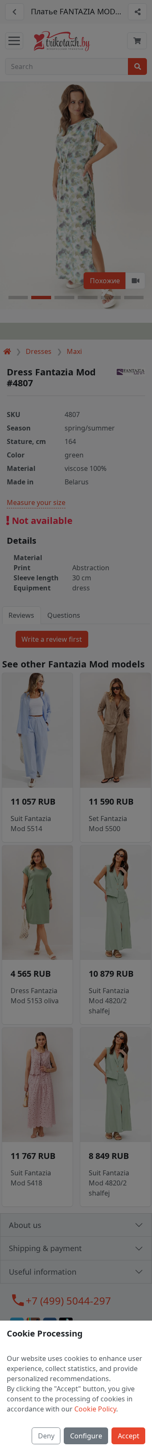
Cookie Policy (95, 1409)
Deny (46, 1435)
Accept (128, 1435)
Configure (86, 1435)
